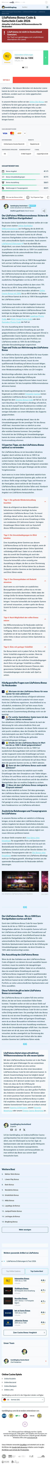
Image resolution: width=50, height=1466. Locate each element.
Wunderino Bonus (11, 1190)
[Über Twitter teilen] (24, 1129)
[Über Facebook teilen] (20, 1129)
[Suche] (32, 7)
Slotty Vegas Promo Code (21, 319)
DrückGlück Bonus (12, 1195)
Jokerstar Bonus (21, 1321)
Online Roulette (10, 1379)
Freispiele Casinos (32, 394)
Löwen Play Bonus (12, 1179)
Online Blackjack (10, 1386)
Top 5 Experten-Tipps (37, 197)
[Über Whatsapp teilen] (16, 1129)
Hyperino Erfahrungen (18, 1108)
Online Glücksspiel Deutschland (11, 12)
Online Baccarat (10, 1382)
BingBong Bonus (11, 1222)
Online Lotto (8, 1390)
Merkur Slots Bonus (12, 1174)
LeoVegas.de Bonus (12, 1216)
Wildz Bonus (9, 1200)
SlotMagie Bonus (21, 1288)
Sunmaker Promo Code (11, 322)
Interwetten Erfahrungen (24, 55)
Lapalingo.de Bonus (12, 1206)
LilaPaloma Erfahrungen (29, 12)
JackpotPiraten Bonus (13, 1211)
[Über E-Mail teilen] (11, 1129)
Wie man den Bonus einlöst (14, 197)
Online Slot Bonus (37, 102)
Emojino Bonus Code (24, 400)
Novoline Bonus (21, 1298)
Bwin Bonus (9, 1185)
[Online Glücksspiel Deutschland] (11, 7)
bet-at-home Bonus (22, 1311)
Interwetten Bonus (22, 1278)
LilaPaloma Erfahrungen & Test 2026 (21, 1261)
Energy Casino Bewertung (33, 1111)
